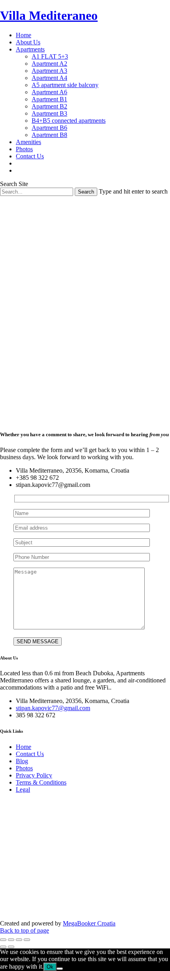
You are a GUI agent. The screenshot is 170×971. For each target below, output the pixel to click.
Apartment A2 (49, 63)
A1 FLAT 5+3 (50, 56)
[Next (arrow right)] (11, 947)
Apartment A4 (49, 77)
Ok (50, 967)
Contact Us (30, 156)
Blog (22, 761)
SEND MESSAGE (38, 641)
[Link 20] (19, 170)
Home (23, 35)
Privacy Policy (34, 775)
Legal (23, 789)
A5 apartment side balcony (65, 85)
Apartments (30, 49)
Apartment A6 (49, 92)
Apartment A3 (49, 70)
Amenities (28, 142)
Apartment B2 (49, 106)
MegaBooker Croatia (89, 923)
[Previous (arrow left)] (3, 947)
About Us (28, 42)
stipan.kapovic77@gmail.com (53, 708)
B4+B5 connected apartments (69, 120)
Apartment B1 (49, 99)
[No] (60, 968)
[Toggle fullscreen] (19, 940)
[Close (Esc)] (3, 940)
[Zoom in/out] (27, 940)
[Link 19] (19, 163)
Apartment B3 (49, 113)
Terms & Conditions (41, 782)
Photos (24, 149)
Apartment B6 (49, 127)
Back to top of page (24, 930)
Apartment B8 (49, 134)
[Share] (11, 940)
